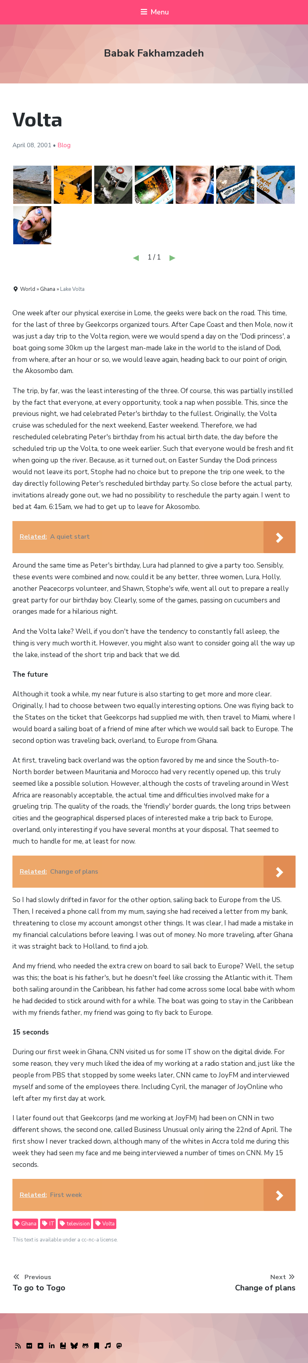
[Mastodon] (119, 1346)
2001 (44, 145)
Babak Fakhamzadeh (154, 53)
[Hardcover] (63, 1346)
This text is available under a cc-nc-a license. (65, 1239)
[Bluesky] (74, 1346)
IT (51, 1223)
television (78, 1223)
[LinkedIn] (51, 1346)
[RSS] (18, 1346)
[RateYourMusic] (107, 1346)
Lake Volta (72, 289)
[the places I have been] (40, 1346)
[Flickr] (29, 1346)
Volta (108, 1223)
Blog (64, 145)
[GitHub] (85, 1346)
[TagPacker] (96, 1346)
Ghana (28, 1223)
